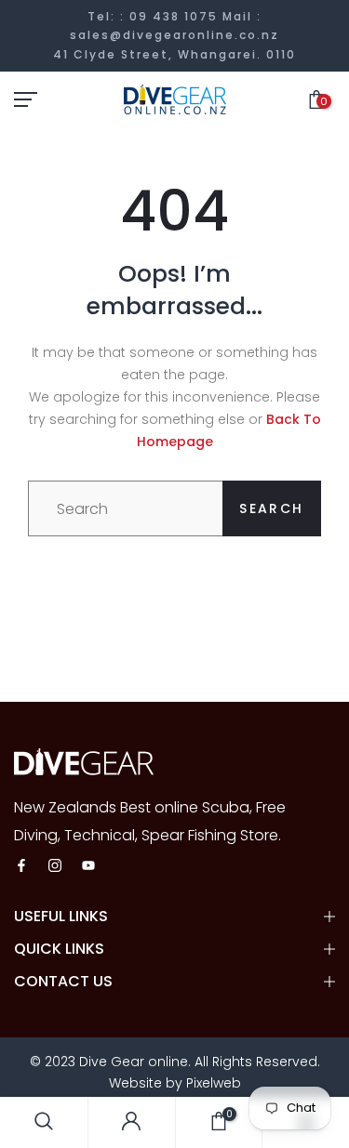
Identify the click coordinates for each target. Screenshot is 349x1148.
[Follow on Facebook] (21, 867)
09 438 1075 (173, 16)
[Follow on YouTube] (88, 867)
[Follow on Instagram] (54, 867)
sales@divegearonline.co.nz (174, 35)
